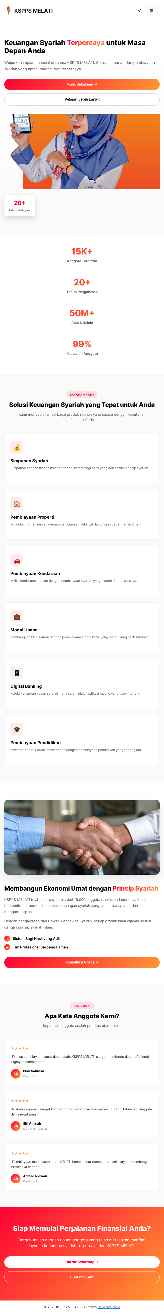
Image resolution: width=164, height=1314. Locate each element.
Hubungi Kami (82, 1277)
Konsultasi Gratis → (82, 962)
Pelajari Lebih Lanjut (82, 99)
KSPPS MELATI (33, 11)
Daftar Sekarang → (82, 1262)
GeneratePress (109, 1307)
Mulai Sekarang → (82, 84)
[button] (140, 10)
